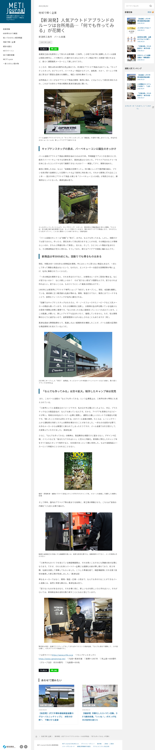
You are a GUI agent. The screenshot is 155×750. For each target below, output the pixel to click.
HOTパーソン (8, 50)
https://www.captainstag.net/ (52, 658)
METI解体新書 (9, 55)
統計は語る (7, 46)
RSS (149, 12)
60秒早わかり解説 (10, 33)
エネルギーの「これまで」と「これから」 (138, 107)
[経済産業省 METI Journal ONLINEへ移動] (36, 736)
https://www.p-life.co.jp (62, 655)
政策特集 (6, 29)
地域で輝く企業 (9, 42)
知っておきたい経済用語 (12, 37)
